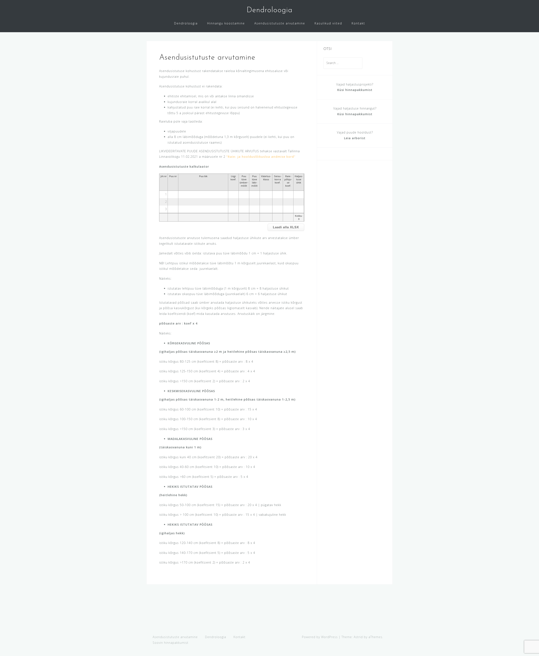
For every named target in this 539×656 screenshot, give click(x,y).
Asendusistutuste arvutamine (279, 23)
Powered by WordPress (320, 637)
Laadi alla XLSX (286, 227)
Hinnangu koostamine (226, 23)
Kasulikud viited (328, 23)
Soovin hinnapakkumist (170, 643)
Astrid (358, 637)
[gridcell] (173, 194)
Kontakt (358, 23)
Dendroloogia (269, 10)
